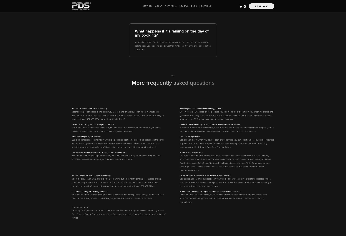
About (158, 6)
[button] (243, 6)
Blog (194, 6)
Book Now (261, 6)
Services (148, 6)
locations (205, 6)
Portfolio (171, 6)
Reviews (184, 6)
